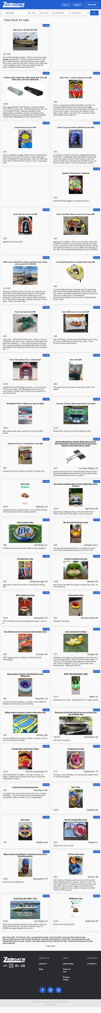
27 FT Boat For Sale (23, 937)
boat (82, 155)
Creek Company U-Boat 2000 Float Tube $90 (75, 127)
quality (6, 59)
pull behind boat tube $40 (25, 127)
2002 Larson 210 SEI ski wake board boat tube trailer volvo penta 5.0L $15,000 (25, 263)
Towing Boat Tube (75, 595)
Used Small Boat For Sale (80, 939)
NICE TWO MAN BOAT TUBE (76, 674)
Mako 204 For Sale (60, 941)
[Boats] (17, 966)
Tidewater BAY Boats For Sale (13, 941)
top (9, 107)
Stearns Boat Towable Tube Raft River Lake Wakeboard (25, 675)
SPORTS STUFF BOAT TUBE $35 (75, 173)
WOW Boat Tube (76, 898)
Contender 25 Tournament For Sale (80, 941)
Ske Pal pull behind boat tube (75, 522)
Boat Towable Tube (25, 522)
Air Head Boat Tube (25, 559)
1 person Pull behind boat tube (25, 787)
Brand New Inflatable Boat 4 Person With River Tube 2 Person (76, 485)
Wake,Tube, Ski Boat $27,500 (25, 30)
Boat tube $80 (76, 360)
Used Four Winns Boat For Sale (74, 937)
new (4, 242)
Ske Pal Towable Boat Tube (75, 820)
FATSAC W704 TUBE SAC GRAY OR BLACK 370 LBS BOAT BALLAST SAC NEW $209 (25, 79)
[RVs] (11, 966)
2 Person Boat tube (76, 854)
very (55, 242)
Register (77, 5)
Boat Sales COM (8, 937)
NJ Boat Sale (65, 939)
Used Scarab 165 (8, 943)
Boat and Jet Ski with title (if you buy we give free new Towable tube (76, 713)
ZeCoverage (68, 964)
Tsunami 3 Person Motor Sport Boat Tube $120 (75, 404)
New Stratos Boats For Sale (42, 941)
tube (21, 155)
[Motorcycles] (23, 966)
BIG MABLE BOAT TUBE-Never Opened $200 (25, 404)
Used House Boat (55, 937)
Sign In (66, 5)
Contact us (92, 964)
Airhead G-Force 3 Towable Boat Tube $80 (25, 444)
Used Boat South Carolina (50, 939)
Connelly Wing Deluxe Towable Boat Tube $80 (75, 262)
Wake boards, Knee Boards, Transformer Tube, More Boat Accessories (25, 855)
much (89, 107)
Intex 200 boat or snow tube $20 (75, 312)
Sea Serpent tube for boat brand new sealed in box (25, 632)
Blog (41, 969)
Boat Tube (25, 484)
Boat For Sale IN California (30, 939)
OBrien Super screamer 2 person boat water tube (25, 712)
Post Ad (92, 4)
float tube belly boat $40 (25, 312)
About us (43, 964)
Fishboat (28, 941)
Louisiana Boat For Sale (39, 937)
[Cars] (5, 966)
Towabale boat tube (75, 749)
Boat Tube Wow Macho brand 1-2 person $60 (76, 214)
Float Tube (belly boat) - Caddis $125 (25, 360)
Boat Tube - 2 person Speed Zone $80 (76, 78)
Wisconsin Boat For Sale (11, 939)
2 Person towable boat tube (75, 559)
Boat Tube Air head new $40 (25, 214)
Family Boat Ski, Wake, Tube (25, 898)
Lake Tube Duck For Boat (75, 632)
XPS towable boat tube (25, 595)
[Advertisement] (75, 44)
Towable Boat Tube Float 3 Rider (25, 749)
